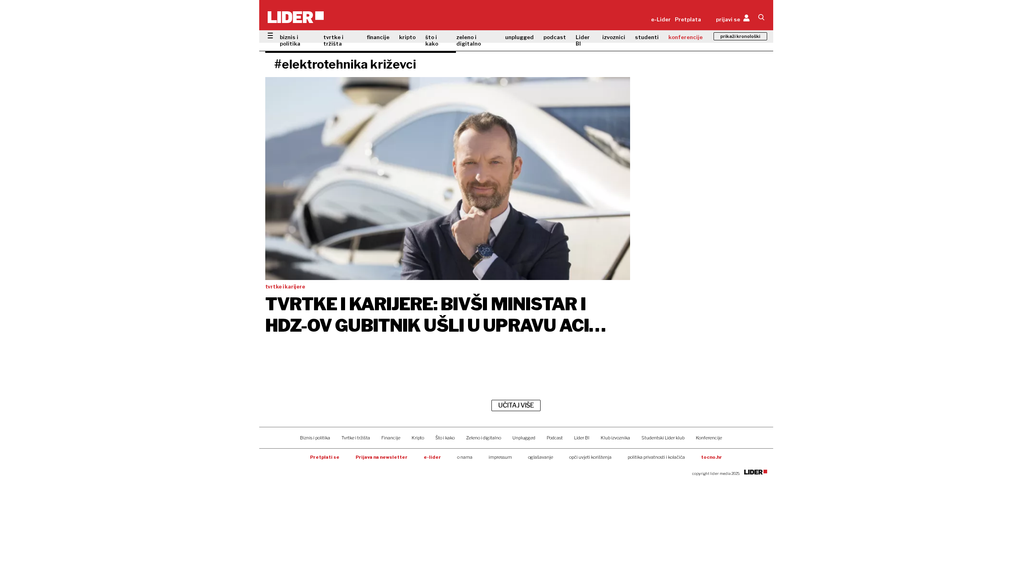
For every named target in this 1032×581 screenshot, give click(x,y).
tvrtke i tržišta (333, 40)
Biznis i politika (315, 438)
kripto (407, 37)
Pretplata (688, 19)
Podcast (555, 438)
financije (378, 37)
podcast (554, 37)
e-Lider (661, 19)
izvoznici (613, 37)
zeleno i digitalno (468, 40)
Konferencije (709, 438)
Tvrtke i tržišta (355, 438)
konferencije (685, 37)
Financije (390, 438)
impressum (500, 457)
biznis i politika (290, 40)
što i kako (431, 40)
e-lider (432, 457)
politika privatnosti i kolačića (656, 457)
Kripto (418, 438)
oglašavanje (540, 457)
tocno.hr (711, 457)
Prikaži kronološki (740, 36)
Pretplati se (324, 457)
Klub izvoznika (615, 438)
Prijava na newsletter (382, 457)
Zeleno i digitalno (483, 438)
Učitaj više (516, 405)
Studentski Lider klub (663, 438)
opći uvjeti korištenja (590, 457)
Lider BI (583, 40)
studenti (647, 37)
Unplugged (523, 438)
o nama (464, 457)
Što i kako (445, 438)
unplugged (519, 37)
